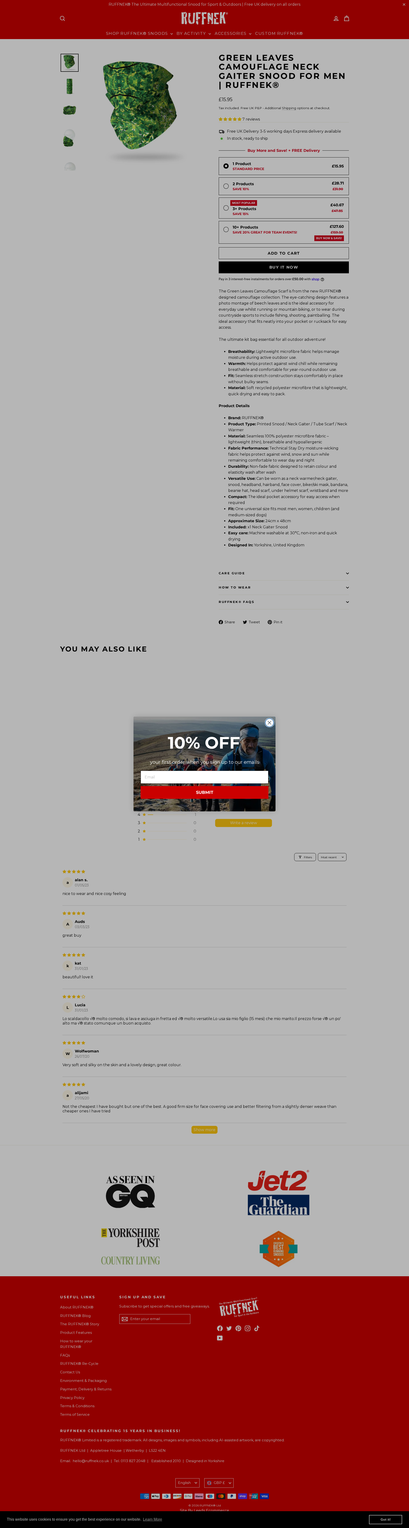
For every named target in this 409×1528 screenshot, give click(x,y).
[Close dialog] (269, 723)
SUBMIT (204, 792)
